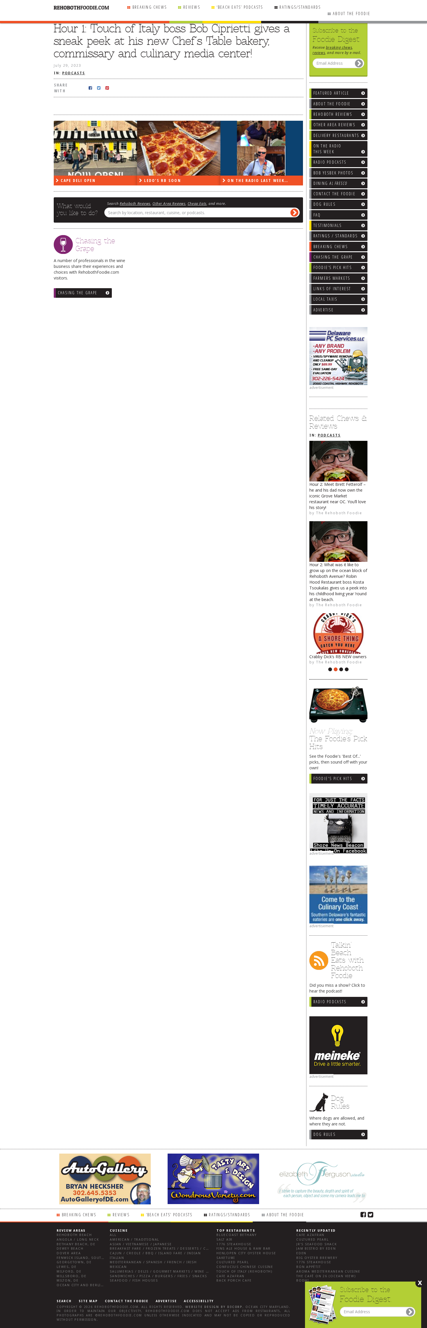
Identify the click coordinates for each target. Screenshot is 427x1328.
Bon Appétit (308, 1267)
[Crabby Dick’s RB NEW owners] (338, 634)
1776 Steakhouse (233, 1244)
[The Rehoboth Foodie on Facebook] (363, 1214)
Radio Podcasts (329, 1001)
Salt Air (224, 1240)
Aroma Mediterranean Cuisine (328, 1271)
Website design (202, 1307)
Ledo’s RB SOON (162, 180)
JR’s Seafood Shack (316, 1244)
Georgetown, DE (74, 1262)
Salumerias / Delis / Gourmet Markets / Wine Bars (163, 1271)
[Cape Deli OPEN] (95, 148)
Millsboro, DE (72, 1276)
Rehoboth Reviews (135, 203)
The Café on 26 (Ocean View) (326, 1276)
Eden (301, 1253)
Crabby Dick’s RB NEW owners (338, 656)
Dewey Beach (70, 1249)
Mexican (118, 1267)
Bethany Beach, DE (76, 1244)
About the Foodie (351, 13)
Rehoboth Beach (74, 1235)
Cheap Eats (197, 203)
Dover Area (69, 1253)
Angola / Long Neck (78, 1240)
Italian (117, 1258)
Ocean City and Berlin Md (84, 1285)
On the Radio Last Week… (257, 180)
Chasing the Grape (78, 292)
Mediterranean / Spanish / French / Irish (153, 1262)
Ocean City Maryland (267, 1307)
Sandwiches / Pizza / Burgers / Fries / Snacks (158, 1276)
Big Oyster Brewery (317, 1258)
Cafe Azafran (230, 1276)
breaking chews (339, 47)
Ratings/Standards (300, 7)
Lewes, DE (67, 1267)
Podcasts (329, 435)
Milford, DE (69, 1271)
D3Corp (235, 1307)
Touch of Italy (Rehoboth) (244, 1271)
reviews (319, 52)
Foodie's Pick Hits (332, 778)
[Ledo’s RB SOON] (178, 148)
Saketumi (225, 1258)
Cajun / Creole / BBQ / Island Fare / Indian (155, 1253)
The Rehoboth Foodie (339, 512)
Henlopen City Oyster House (246, 1253)
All (113, 1235)
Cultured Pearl (232, 1262)
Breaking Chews (149, 7)
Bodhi (302, 1280)
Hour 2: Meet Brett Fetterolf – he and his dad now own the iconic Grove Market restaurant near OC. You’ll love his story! (337, 495)
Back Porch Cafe (234, 1280)
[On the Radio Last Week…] (262, 148)
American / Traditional (134, 1240)
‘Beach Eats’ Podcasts (240, 7)
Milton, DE (68, 1280)
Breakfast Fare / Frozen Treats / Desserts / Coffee (163, 1249)
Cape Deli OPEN (77, 180)
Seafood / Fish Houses (134, 1280)
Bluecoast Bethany (236, 1235)
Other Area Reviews (169, 203)
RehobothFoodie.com (116, 1307)
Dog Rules (324, 1134)
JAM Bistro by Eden (316, 1249)
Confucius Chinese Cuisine (244, 1267)
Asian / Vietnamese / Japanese (141, 1244)
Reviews (191, 7)
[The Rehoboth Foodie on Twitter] (370, 1214)
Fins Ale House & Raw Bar (243, 1249)
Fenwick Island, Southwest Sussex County (101, 1258)
